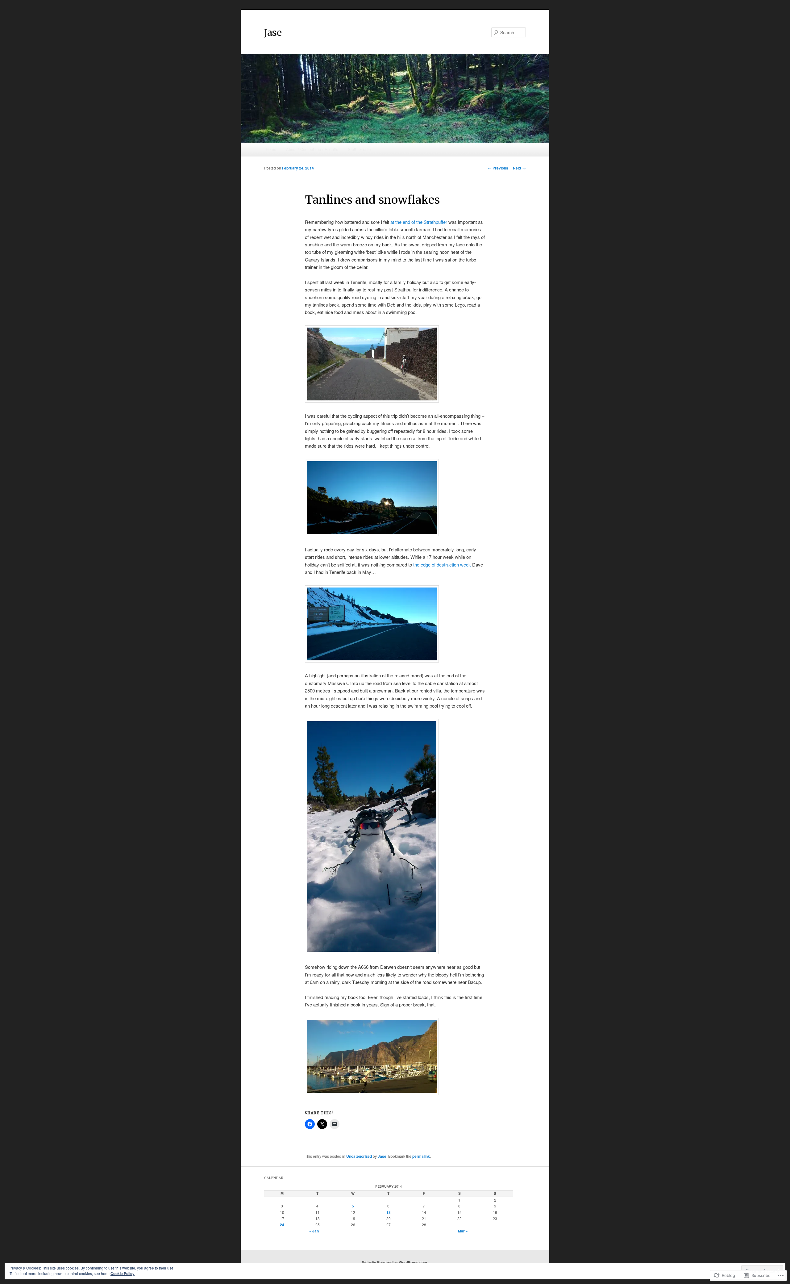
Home (271, 149)
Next (519, 168)
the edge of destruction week (442, 564)
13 (388, 1212)
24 (282, 1225)
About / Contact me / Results (312, 149)
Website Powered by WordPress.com (394, 1262)
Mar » (463, 1231)
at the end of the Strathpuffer (418, 222)
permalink (421, 1156)
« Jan (314, 1231)
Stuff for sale (359, 149)
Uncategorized (359, 1156)
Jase (273, 32)
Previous (498, 168)
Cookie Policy (122, 1273)
